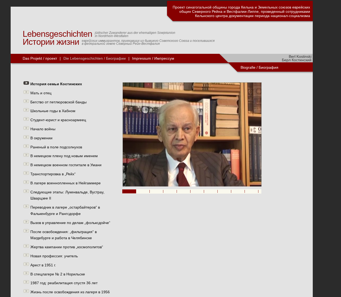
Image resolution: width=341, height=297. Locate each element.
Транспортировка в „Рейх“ (53, 174)
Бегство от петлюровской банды (58, 102)
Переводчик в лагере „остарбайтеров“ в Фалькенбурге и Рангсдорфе (65, 210)
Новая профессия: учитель (54, 256)
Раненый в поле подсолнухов (56, 147)
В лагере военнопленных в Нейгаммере (65, 183)
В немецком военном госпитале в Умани (66, 165)
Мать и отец (40, 93)
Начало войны (42, 129)
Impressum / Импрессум (153, 58)
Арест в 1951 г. (43, 265)
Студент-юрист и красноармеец (58, 120)
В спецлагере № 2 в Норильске (57, 274)
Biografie (248, 67)
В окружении (41, 138)
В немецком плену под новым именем (64, 156)
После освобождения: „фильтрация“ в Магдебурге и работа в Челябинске (63, 235)
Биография (269, 67)
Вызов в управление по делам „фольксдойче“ (70, 223)
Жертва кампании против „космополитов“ (66, 247)
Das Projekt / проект (40, 58)
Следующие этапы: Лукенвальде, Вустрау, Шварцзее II (67, 195)
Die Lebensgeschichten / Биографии (94, 58)
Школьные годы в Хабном (52, 111)
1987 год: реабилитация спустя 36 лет (64, 283)
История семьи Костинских (56, 84)
